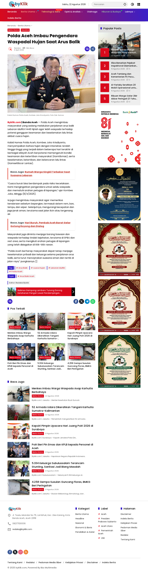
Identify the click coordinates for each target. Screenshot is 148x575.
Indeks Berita (127, 518)
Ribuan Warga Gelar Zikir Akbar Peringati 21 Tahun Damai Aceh (124, 97)
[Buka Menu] (138, 4)
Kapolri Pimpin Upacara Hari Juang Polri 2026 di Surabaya (79, 336)
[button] (125, 4)
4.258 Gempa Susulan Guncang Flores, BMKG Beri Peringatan (79, 366)
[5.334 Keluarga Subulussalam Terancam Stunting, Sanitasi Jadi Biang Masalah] (51, 351)
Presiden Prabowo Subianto (107, 520)
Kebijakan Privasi (129, 523)
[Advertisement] (86, 164)
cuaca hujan (39, 268)
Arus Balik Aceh (27, 276)
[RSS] (26, 552)
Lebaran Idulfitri (58, 268)
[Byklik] (18, 4)
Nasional (79, 523)
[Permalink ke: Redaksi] (11, 49)
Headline (25, 30)
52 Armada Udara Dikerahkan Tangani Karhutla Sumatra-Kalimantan (48, 336)
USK (103, 538)
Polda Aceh (16, 271)
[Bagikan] (92, 48)
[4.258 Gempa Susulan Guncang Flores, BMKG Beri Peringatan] (81, 351)
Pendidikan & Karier (85, 532)
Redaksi (17, 48)
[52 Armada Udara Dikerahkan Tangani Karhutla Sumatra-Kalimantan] (51, 321)
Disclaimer (126, 514)
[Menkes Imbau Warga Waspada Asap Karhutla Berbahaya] (21, 321)
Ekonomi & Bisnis (83, 527)
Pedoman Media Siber (50, 562)
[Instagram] (20, 552)
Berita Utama (13, 30)
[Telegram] (87, 301)
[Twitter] (81, 301)
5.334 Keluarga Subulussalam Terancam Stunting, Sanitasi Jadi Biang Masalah (51, 366)
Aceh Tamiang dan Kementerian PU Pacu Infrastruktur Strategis (123, 75)
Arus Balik (22, 268)
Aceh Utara (106, 526)
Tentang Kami (128, 539)
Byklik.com (14, 122)
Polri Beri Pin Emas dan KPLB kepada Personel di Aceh (20, 366)
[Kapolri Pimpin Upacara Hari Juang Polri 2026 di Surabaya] (81, 321)
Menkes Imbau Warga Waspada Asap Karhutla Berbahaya (21, 336)
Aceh (103, 514)
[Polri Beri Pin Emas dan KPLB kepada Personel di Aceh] (21, 351)
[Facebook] (75, 301)
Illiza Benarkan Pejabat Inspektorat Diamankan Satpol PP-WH (123, 64)
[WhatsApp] (92, 301)
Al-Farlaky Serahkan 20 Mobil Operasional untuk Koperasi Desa (124, 86)
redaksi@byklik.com (22, 529)
